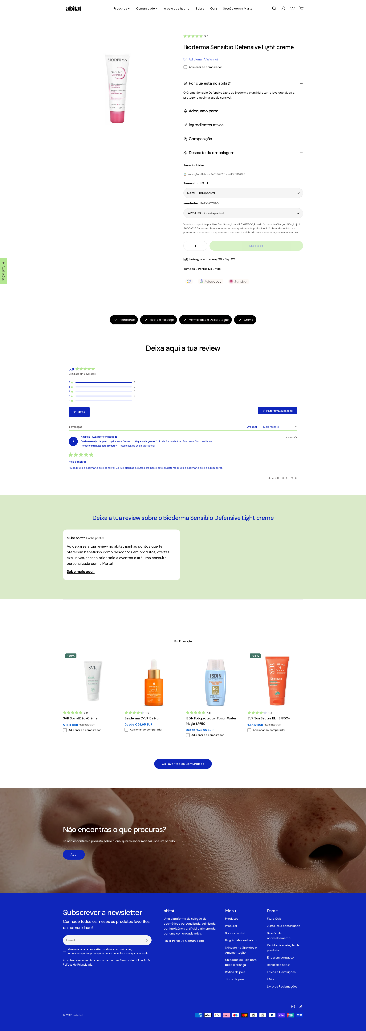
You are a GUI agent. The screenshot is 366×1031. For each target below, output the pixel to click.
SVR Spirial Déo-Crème (80, 718)
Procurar (231, 926)
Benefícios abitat (279, 965)
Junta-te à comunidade (283, 926)
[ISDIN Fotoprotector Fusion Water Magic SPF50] (214, 679)
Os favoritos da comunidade (183, 764)
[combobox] (274, 8)
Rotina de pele (235, 972)
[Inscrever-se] (146, 940)
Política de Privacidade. (78, 964)
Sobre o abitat (235, 933)
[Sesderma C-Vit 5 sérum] (152, 679)
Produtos (231, 919)
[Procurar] (274, 8)
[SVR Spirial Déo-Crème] (91, 679)
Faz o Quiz (274, 919)
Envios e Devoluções (281, 972)
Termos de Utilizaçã (132, 960)
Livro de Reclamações (282, 986)
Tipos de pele (234, 979)
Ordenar (252, 426)
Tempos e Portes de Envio (202, 269)
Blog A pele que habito (241, 940)
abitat (78, 1015)
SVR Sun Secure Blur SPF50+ (268, 718)
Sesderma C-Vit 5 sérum (142, 718)
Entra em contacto (280, 957)
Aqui (74, 855)
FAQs (270, 979)
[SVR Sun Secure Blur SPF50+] (275, 679)
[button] (195, 36)
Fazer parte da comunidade (184, 941)
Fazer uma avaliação (281, 411)
